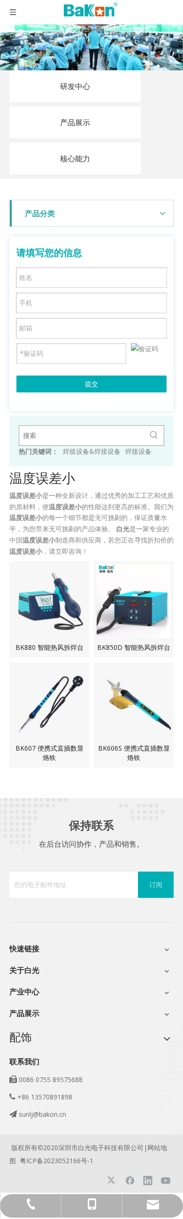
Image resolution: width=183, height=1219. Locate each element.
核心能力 (75, 158)
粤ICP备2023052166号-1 (56, 1160)
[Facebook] (129, 1180)
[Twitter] (112, 1180)
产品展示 (75, 122)
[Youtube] (165, 1180)
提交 (91, 383)
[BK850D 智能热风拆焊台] (134, 600)
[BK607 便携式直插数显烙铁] (49, 701)
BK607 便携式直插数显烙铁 (49, 753)
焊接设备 (138, 451)
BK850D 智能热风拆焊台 (133, 647)
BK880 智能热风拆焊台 (49, 647)
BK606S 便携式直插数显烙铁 (134, 753)
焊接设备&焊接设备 (92, 451)
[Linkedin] (147, 1180)
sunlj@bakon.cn (42, 1114)
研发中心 (75, 86)
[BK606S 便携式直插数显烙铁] (134, 701)
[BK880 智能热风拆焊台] (49, 600)
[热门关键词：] (154, 435)
